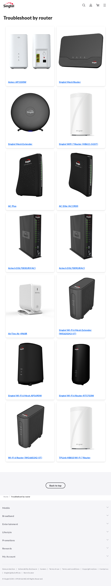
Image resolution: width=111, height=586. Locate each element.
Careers (43, 569)
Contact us (104, 569)
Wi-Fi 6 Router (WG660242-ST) (25, 457)
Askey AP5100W (17, 82)
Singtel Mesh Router (70, 82)
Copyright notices (89, 569)
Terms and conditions (70, 569)
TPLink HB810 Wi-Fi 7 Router (75, 457)
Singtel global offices (12, 573)
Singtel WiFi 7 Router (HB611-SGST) (78, 144)
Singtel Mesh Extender (20, 144)
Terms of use (54, 569)
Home (5, 497)
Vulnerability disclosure (27, 569)
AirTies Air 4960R (17, 333)
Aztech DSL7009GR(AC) (72, 268)
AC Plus (12, 206)
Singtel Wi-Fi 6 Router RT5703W (76, 395)
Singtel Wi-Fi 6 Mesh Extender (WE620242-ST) (75, 332)
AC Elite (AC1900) (68, 206)
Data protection (8, 569)
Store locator (29, 573)
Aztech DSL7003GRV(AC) (22, 268)
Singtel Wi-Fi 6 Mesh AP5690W (25, 395)
